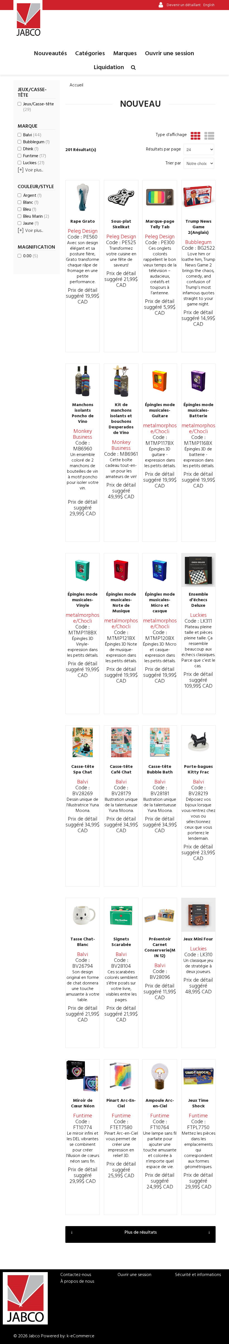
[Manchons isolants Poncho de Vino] (82, 380)
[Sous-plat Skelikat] (121, 197)
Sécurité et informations (198, 1275)
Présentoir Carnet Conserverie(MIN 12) (159, 948)
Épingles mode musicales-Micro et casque (160, 603)
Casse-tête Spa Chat (82, 769)
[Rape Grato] (82, 197)
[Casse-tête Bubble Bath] (159, 742)
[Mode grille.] (194, 136)
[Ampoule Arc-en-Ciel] (159, 1076)
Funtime (34, 156)
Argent (32, 195)
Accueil (76, 85)
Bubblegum (36, 142)
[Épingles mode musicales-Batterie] (198, 380)
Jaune (31, 223)
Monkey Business (82, 434)
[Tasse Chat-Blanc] (82, 915)
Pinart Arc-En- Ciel (121, 1103)
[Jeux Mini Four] (198, 915)
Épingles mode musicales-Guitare (160, 410)
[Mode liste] (208, 136)
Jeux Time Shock (198, 1103)
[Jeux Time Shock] (198, 1076)
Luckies (33, 163)
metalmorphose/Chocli (160, 429)
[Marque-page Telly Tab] (159, 197)
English (208, 5)
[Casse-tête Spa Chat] (82, 742)
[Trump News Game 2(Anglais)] (198, 197)
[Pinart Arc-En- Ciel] (121, 1076)
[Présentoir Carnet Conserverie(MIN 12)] (159, 915)
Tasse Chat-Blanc (82, 942)
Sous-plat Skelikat (121, 224)
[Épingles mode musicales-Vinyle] (82, 570)
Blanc (31, 202)
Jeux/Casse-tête (38, 107)
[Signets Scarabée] (121, 915)
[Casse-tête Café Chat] (121, 742)
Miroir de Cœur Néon (82, 1103)
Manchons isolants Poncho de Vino (83, 413)
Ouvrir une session (169, 54)
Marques (125, 54)
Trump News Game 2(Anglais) (198, 227)
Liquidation (109, 67)
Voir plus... (30, 170)
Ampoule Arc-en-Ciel (159, 1103)
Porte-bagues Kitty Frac (198, 769)
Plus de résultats (141, 1232)
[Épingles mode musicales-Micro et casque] (159, 570)
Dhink (31, 149)
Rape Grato (82, 221)
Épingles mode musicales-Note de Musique (121, 603)
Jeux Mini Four (198, 939)
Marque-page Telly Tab (159, 224)
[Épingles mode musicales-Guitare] (159, 380)
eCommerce (82, 1336)
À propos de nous (77, 1281)
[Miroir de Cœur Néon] (82, 1076)
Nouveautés (50, 54)
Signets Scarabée (121, 942)
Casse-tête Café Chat (121, 769)
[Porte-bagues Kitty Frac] (198, 742)
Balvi (32, 135)
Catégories (90, 54)
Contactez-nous (75, 1275)
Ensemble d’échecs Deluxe (198, 600)
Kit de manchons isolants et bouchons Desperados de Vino (121, 418)
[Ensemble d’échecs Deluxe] (198, 570)
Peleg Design (82, 231)
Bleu (29, 209)
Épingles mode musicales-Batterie (198, 410)
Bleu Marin (36, 216)
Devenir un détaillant (184, 5)
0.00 (30, 256)
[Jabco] (27, 19)
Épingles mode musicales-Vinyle (82, 600)
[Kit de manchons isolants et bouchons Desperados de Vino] (121, 380)
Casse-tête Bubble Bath (160, 769)
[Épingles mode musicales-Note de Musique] (121, 570)
